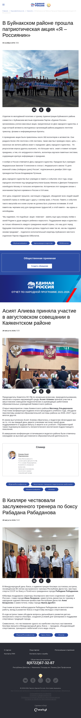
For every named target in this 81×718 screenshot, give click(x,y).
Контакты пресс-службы (38, 654)
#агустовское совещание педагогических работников (53, 484)
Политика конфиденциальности (40, 695)
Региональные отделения (64, 650)
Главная (5, 11)
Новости (30, 11)
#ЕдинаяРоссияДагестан (18, 484)
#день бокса (45, 635)
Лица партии (34, 650)
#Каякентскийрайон (33, 489)
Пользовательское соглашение (40, 693)
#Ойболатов (64, 243)
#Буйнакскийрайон (20, 243)
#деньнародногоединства (43, 243)
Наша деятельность (17, 11)
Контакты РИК (9, 654)
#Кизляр (61, 635)
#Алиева (51, 489)
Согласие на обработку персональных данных (40, 699)
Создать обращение (39, 266)
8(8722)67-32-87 (40, 663)
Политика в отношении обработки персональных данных (40, 697)
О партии (7, 650)
